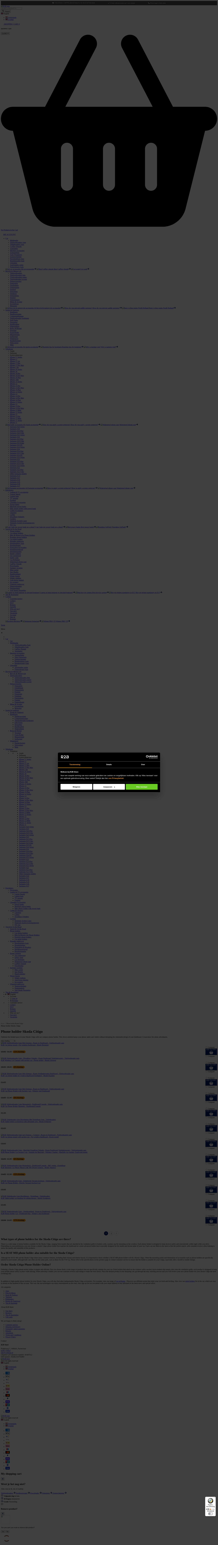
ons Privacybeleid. (116, 778)
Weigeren (76, 787)
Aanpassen (107, 787)
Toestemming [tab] (74, 764)
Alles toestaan (141, 787)
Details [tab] (109, 764)
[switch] (210, 1513)
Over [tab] (143, 764)
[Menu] (214, 1498)
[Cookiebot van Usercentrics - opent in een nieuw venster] (148, 757)
